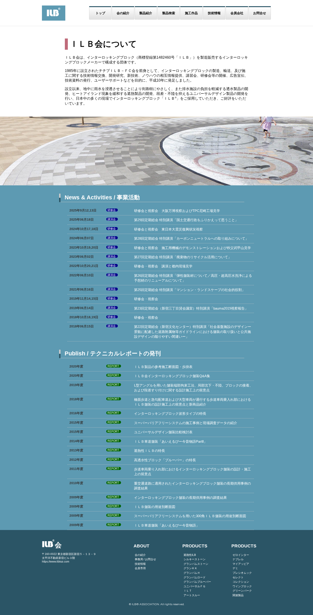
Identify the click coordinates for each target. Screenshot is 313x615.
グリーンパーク (242, 590)
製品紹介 (145, 13)
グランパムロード (195, 577)
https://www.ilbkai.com (55, 561)
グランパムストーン (196, 564)
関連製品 (238, 595)
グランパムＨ (192, 572)
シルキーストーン (195, 559)
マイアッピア (241, 564)
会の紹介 (123, 13)
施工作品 (191, 13)
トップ (100, 13)
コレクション (241, 581)
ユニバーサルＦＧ (195, 586)
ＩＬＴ (188, 590)
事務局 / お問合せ (145, 559)
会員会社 (237, 13)
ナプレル (238, 559)
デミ (235, 568)
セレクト (238, 577)
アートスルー (192, 595)
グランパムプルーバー (197, 581)
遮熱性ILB (190, 555)
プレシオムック (242, 572)
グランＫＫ (190, 568)
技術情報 (214, 13)
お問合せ (259, 13)
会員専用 (140, 568)
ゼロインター (241, 555)
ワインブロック (242, 586)
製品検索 (168, 13)
